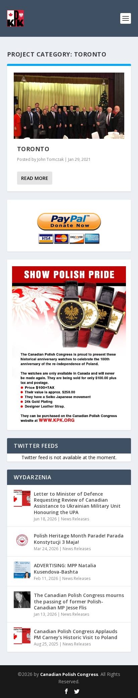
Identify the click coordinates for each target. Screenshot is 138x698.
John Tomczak (50, 159)
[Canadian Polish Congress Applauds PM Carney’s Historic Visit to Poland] (22, 635)
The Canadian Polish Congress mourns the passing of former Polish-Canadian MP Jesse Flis (79, 601)
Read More (34, 178)
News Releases (75, 519)
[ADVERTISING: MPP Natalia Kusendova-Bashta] (22, 570)
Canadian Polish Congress (69, 674)
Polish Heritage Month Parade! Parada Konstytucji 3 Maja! (79, 538)
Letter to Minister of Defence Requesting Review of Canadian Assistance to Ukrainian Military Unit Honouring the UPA (77, 503)
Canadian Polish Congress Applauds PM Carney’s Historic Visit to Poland (75, 634)
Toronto (33, 149)
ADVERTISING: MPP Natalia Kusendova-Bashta (65, 568)
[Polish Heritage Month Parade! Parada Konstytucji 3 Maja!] (22, 540)
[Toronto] (69, 106)
